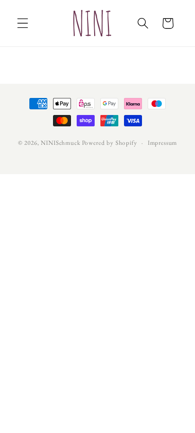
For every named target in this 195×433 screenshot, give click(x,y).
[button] (22, 23)
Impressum (162, 143)
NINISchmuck (60, 143)
